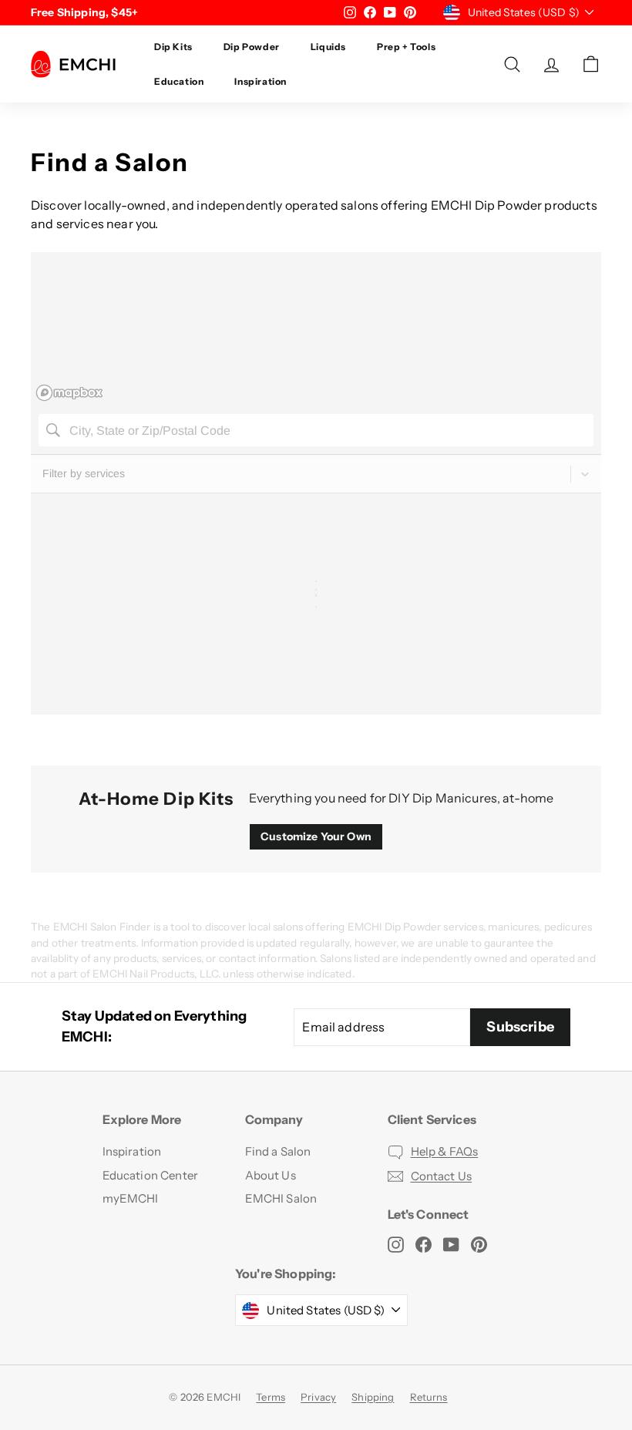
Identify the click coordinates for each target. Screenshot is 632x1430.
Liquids (328, 46)
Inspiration (260, 81)
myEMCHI (131, 1198)
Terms (270, 1397)
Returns (429, 1397)
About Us (270, 1175)
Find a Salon (278, 1151)
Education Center (151, 1175)
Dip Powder (252, 46)
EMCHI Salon (281, 1198)
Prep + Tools (406, 46)
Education (178, 81)
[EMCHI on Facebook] (423, 1244)
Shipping (372, 1397)
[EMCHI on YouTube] (451, 1244)
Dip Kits (173, 46)
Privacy (318, 1397)
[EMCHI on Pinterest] (479, 1244)
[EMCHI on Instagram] (396, 1244)
